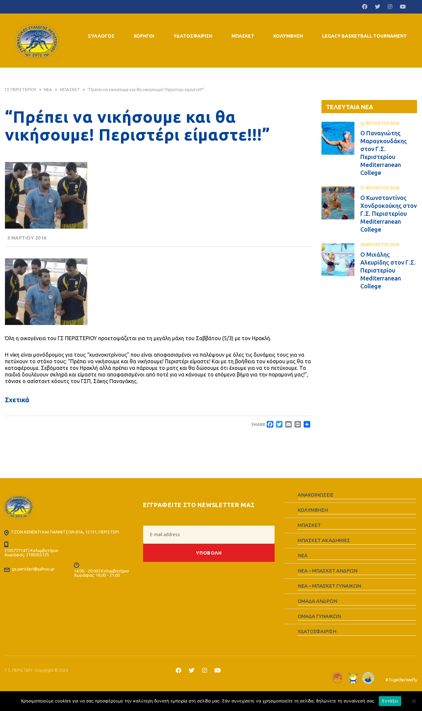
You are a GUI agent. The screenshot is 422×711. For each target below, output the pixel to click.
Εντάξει (390, 700)
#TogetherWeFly (401, 679)
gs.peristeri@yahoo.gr (33, 568)
